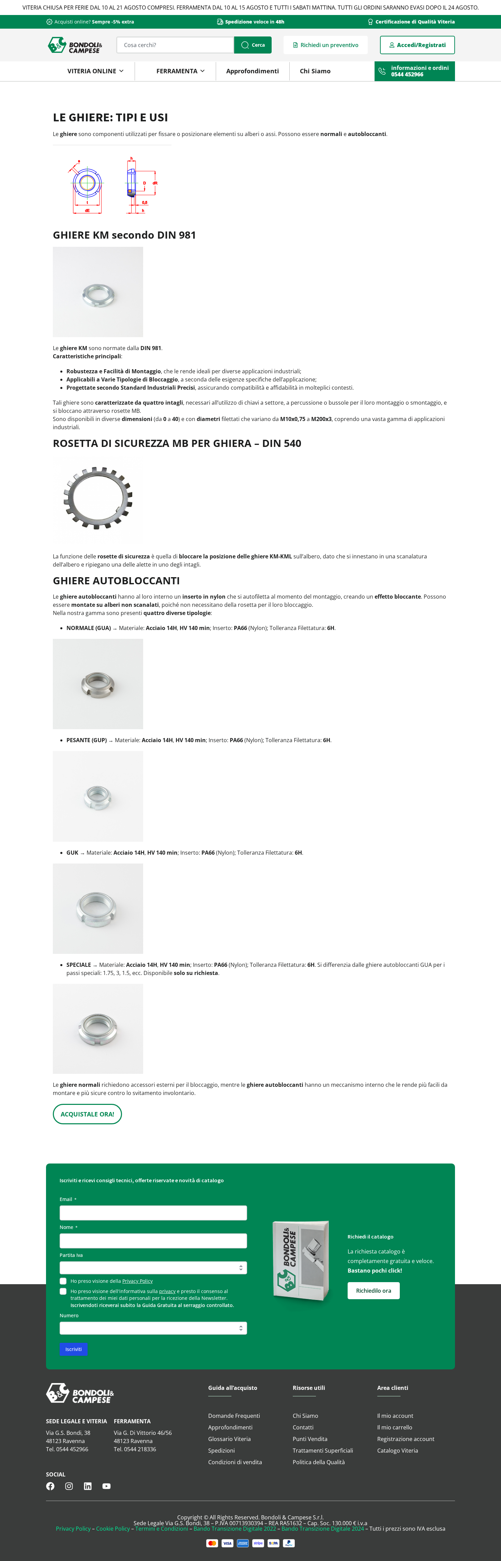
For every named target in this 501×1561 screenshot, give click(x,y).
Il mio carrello (394, 1427)
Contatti (303, 1427)
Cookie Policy (113, 1528)
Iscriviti (73, 1349)
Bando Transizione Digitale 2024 (323, 1528)
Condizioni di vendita (235, 1462)
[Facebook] (50, 1486)
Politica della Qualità (319, 1462)
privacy (167, 1291)
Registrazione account (406, 1439)
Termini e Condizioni (161, 1528)
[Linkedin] (88, 1486)
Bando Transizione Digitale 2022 (235, 1528)
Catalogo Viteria (397, 1450)
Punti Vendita (310, 1439)
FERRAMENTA (176, 71)
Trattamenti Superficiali (323, 1450)
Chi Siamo (315, 71)
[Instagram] (69, 1486)
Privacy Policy (137, 1281)
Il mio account (395, 1416)
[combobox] (175, 45)
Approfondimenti (252, 71)
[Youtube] (106, 1486)
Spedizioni (221, 1450)
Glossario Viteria (229, 1439)
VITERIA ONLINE (91, 71)
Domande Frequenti (234, 1416)
